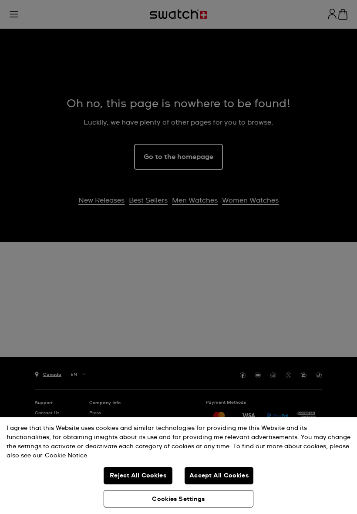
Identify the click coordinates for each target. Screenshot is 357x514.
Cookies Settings (178, 499)
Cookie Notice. (67, 456)
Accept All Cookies (219, 476)
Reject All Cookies (138, 476)
